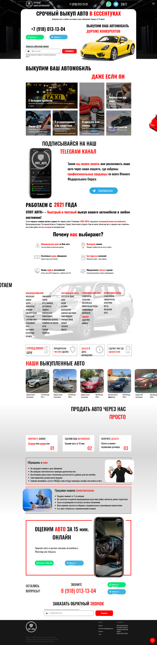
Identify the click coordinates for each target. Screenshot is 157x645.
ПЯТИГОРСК (86, 313)
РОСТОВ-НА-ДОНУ (67, 296)
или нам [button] (39, 443)
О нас (99, 634)
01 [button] (52, 448)
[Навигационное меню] (153, 3)
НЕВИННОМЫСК (87, 309)
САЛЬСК (64, 323)
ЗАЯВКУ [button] (37, 438)
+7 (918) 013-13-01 (78, 4)
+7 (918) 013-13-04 (48, 28)
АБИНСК (28, 299)
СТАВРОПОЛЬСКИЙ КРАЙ (91, 293)
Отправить (104, 613)
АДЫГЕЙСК (86, 319)
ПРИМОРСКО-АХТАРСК (50, 319)
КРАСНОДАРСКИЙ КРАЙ (34, 293)
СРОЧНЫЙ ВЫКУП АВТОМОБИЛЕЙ (41, 4)
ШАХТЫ (64, 329)
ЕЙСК (27, 326)
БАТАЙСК (64, 306)
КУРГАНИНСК (46, 306)
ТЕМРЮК (45, 329)
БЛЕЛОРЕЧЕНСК (31, 313)
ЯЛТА (106, 312)
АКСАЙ (63, 303)
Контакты (100, 631)
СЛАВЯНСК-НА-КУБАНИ (50, 323)
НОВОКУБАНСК (47, 313)
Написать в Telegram (57, 38)
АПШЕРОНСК (30, 306)
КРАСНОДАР (30, 296)
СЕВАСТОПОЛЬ (109, 296)
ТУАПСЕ (44, 299)
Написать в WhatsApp (33, 38)
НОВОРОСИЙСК (47, 316)
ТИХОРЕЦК (46, 333)
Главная (100, 625)
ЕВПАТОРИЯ (108, 302)
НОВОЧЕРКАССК (66, 316)
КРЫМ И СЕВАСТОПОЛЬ (112, 293)
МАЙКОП (85, 323)
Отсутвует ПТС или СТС (117, 130)
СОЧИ (44, 326)
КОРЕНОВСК (30, 329)
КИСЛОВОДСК (87, 303)
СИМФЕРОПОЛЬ (109, 299)
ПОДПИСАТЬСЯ (105, 191)
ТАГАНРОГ (64, 326)
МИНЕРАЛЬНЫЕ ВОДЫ (90, 306)
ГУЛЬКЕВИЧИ (30, 323)
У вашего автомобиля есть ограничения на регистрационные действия (65, 131)
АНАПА (28, 303)
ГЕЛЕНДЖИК (30, 316)
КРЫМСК (29, 336)
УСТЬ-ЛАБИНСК (47, 303)
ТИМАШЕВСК (46, 296)
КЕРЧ (105, 306)
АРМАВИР (29, 309)
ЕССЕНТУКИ (86, 299)
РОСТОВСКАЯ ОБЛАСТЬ (70, 293)
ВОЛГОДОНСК (66, 309)
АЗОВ (63, 299)
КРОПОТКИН (30, 333)
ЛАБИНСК (45, 309)
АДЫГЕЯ (85, 316)
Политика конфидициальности (105, 628)
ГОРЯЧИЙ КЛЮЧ (31, 319)
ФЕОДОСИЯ (108, 309)
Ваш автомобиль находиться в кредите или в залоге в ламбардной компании (93, 131)
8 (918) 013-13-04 (78, 590)
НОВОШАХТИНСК (67, 319)
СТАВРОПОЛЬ (87, 296)
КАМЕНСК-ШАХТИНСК (68, 313)
